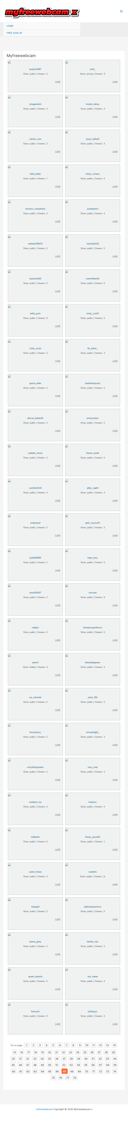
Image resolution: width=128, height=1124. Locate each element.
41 (93, 1058)
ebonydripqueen (92, 662)
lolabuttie (35, 837)
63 (35, 1071)
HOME (10, 26)
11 (93, 1045)
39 (78, 1058)
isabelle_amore (35, 453)
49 (42, 1065)
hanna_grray (35, 941)
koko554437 (35, 592)
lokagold (35, 906)
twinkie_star (92, 941)
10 (87, 1045)
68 (72, 1071)
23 (70, 1052)
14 (114, 1045)
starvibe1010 (92, 243)
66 (57, 1071)
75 (53, 1077)
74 (114, 1071)
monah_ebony (92, 104)
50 (49, 1065)
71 (93, 1071)
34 (42, 1058)
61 (21, 1071)
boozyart (35, 1011)
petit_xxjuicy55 (92, 523)
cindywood (35, 523)
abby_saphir (92, 488)
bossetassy (35, 732)
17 (28, 1052)
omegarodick (35, 104)
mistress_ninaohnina (35, 209)
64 (42, 1071)
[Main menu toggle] (121, 11)
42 (100, 1058)
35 (49, 1058)
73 (107, 1071)
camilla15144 (35, 488)
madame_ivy (35, 802)
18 (35, 1052)
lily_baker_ (93, 348)
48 (35, 1065)
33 (34, 1058)
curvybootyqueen (35, 767)
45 (13, 1065)
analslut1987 (35, 69)
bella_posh (35, 313)
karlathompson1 (92, 383)
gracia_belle (35, 383)
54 (78, 1065)
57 (100, 1065)
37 (64, 1058)
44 (114, 1058)
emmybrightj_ (92, 732)
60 (13, 1071)
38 (71, 1058)
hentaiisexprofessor (92, 627)
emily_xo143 (92, 313)
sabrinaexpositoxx (92, 906)
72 (100, 1071)
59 (115, 1065)
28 (106, 1052)
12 (100, 1045)
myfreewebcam (44, 1109)
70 (86, 1071)
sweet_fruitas (35, 872)
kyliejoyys (93, 1011)
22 (63, 1052)
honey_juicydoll (92, 837)
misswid (92, 592)
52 (63, 1065)
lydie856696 (35, 558)
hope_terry (93, 558)
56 (93, 1065)
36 (56, 1058)
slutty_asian (35, 348)
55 (85, 1065)
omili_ (93, 69)
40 (86, 1058)
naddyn (35, 627)
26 (92, 1052)
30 (13, 1058)
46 (20, 1065)
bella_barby (35, 174)
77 (67, 1077)
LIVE (57, 82)
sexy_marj (93, 767)
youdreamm (92, 209)
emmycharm (93, 418)
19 (42, 1052)
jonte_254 (92, 697)
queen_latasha (35, 976)
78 (74, 1077)
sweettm (92, 872)
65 (49, 1071)
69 (79, 1071)
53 (71, 1065)
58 (107, 1065)
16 (21, 1052)
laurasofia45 (35, 278)
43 (107, 1058)
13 (107, 1045)
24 (77, 1052)
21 (56, 1052)
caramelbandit (92, 278)
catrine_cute (35, 139)
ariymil (35, 662)
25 (85, 1052)
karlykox (92, 802)
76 (60, 1077)
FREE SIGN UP (14, 33)
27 (99, 1052)
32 (27, 1058)
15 (14, 1052)
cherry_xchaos (93, 174)
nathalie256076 (35, 243)
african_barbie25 (35, 418)
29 (113, 1052)
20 (49, 1052)
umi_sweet (93, 976)
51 (57, 1065)
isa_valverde (35, 697)
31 (20, 1058)
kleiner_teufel (92, 453)
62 (27, 1071)
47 (27, 1065)
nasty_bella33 (92, 139)
